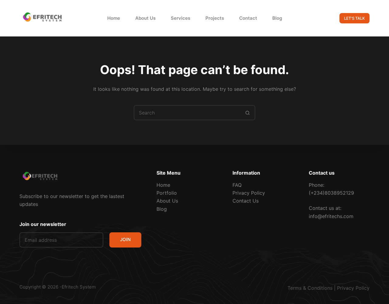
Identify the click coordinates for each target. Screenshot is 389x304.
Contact (248, 18)
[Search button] (247, 112)
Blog (277, 18)
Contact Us (245, 201)
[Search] (325, 18)
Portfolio (167, 193)
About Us (145, 18)
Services (180, 18)
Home (113, 18)
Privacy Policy (248, 193)
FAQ (237, 185)
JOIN (125, 239)
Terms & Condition (308, 288)
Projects (214, 18)
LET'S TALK (354, 18)
